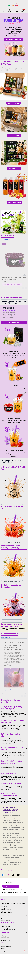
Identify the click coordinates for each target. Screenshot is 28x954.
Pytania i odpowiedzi (6, 912)
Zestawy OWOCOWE (14, 136)
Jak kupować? (5, 908)
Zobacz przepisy (14, 322)
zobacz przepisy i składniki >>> (12, 503)
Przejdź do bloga (5, 637)
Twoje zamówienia (6, 919)
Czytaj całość (7, 690)
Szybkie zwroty (5, 911)
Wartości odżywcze (6, 940)
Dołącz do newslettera (11, 886)
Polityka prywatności (6, 936)
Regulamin (4, 906)
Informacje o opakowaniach (8, 939)
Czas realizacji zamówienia (8, 929)
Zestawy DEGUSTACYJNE (14, 202)
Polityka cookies (5, 937)
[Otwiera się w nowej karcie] (3, 875)
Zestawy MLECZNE (14, 168)
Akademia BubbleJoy (10, 642)
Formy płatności (5, 926)
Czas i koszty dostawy (7, 928)
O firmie (3, 948)
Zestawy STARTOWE (13, 103)
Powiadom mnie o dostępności (12, 284)
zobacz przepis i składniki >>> (11, 542)
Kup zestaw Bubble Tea (13, 39)
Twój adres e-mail (7, 882)
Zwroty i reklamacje (6, 909)
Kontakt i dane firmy (6, 946)
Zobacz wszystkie (5, 239)
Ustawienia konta (5, 920)
